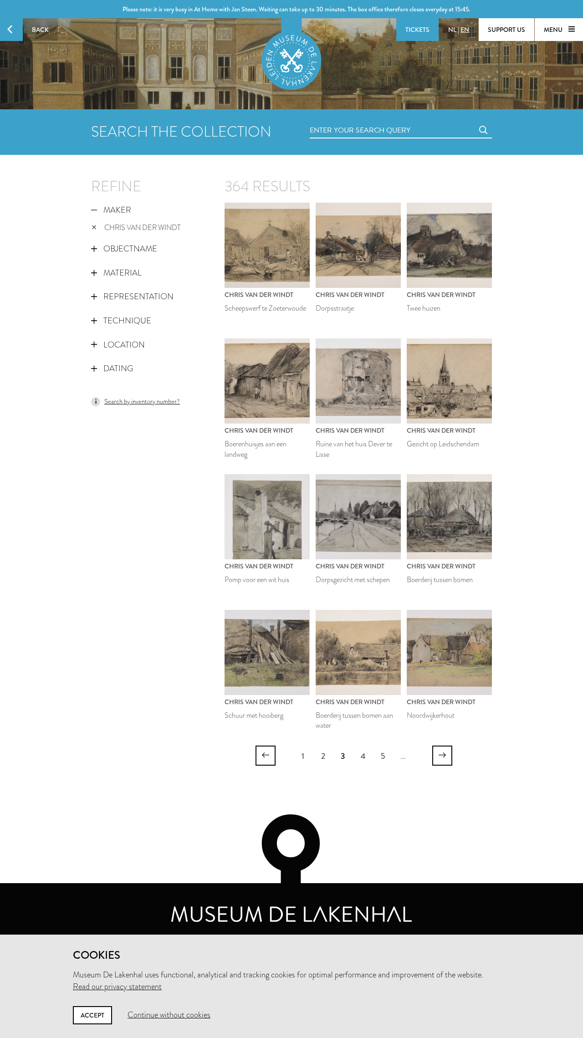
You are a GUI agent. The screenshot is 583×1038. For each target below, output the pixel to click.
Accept (92, 1015)
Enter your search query (341, 120)
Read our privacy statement (117, 986)
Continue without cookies (169, 1015)
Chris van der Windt (142, 227)
